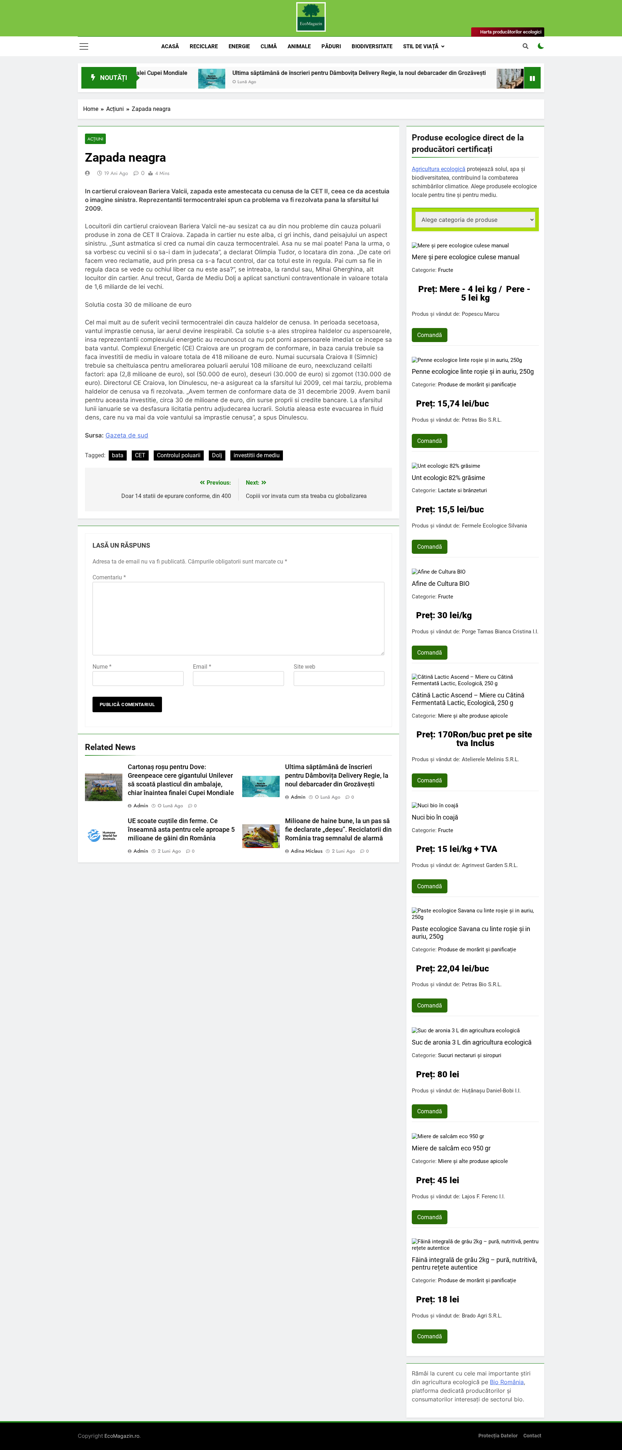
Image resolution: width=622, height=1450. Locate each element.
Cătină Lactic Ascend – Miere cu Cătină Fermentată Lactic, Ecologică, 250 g (468, 698)
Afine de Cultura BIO (440, 583)
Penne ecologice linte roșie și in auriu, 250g (473, 371)
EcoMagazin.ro (121, 1436)
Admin (141, 805)
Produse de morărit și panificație (477, 384)
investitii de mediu (257, 455)
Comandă (429, 335)
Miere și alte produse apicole (473, 716)
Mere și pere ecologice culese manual (465, 257)
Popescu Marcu (480, 314)
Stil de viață (420, 46)
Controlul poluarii (178, 455)
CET (140, 455)
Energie (239, 46)
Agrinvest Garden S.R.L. (490, 865)
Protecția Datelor (498, 1436)
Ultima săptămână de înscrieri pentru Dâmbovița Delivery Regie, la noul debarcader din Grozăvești (306, 72)
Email (202, 666)
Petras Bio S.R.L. (482, 420)
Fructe (445, 270)
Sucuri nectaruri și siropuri (469, 1055)
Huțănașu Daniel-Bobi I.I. (491, 1090)
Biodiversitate (372, 46)
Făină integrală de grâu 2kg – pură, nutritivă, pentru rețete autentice (474, 1263)
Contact (532, 1436)
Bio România (507, 1382)
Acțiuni (95, 139)
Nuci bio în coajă (435, 817)
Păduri (331, 46)
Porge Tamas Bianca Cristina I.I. (500, 631)
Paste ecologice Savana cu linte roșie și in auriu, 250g (471, 932)
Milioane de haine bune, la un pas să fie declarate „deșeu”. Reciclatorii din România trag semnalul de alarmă (338, 829)
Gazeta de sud (126, 435)
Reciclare (204, 46)
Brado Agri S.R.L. (482, 1315)
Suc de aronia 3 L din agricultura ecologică (472, 1042)
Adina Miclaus (307, 850)
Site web (304, 666)
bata (117, 455)
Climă (269, 46)
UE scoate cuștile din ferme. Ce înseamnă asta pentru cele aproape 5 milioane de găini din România (181, 829)
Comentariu (109, 577)
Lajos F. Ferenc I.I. (483, 1196)
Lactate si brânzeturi (462, 490)
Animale (299, 46)
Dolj (217, 455)
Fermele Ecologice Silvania (494, 525)
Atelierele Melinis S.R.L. (490, 759)
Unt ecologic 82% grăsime (448, 477)
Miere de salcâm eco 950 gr (451, 1148)
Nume (102, 666)
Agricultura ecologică (438, 169)
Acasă (170, 46)
